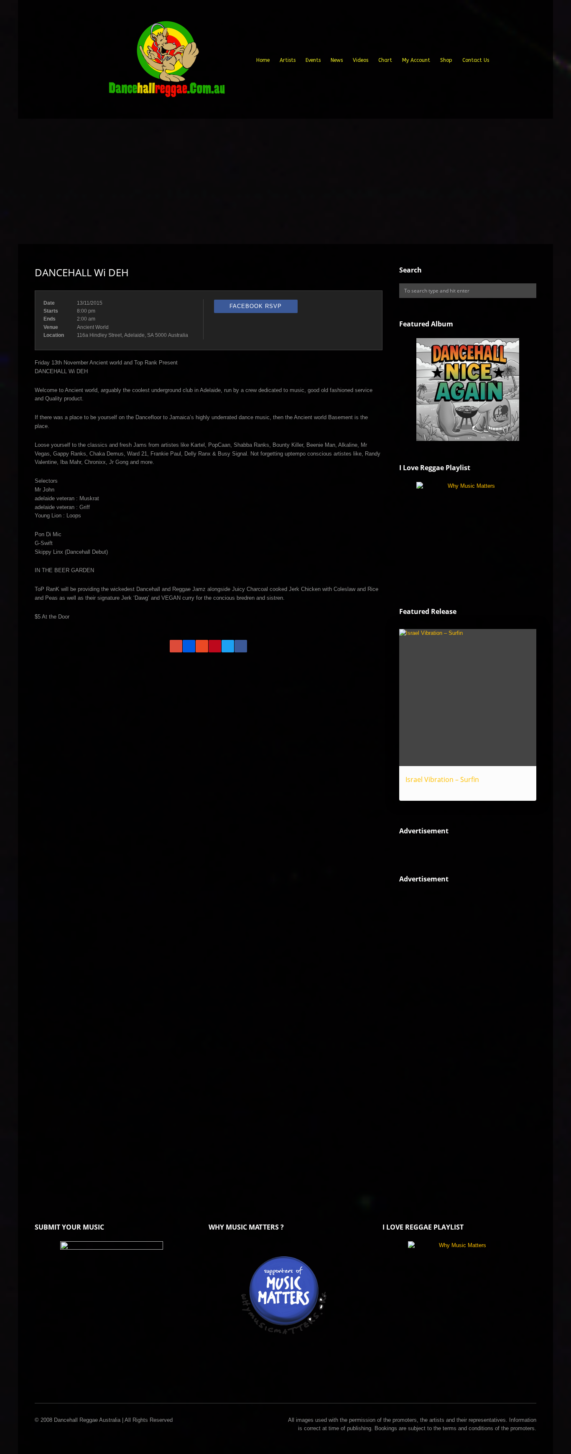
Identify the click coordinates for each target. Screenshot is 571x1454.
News (337, 60)
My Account (416, 60)
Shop (446, 60)
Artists (288, 60)
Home (263, 60)
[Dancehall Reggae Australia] (166, 62)
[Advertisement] (285, 181)
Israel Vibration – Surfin (442, 779)
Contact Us (475, 60)
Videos (360, 60)
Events (313, 60)
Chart (385, 60)
